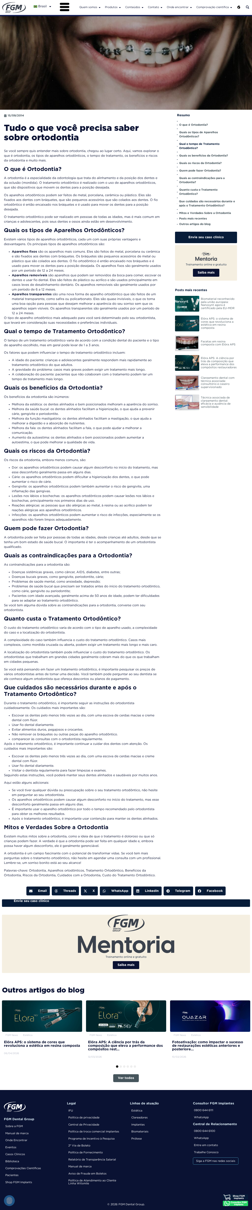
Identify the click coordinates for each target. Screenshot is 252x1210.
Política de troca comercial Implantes (93, 1131)
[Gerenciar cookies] (9, 1200)
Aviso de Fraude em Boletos (87, 1174)
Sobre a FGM (14, 1126)
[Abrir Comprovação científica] (231, 7)
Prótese (136, 1139)
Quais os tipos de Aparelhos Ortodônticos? (198, 134)
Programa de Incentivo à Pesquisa (91, 1139)
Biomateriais (139, 1131)
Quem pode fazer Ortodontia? (200, 171)
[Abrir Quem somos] (99, 7)
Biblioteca (12, 1161)
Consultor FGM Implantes (213, 1103)
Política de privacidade (83, 1117)
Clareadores (139, 1117)
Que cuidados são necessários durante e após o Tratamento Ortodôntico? (207, 203)
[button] (38, 891)
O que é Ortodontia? (193, 125)
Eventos (10, 1147)
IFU (70, 1111)
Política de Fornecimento (85, 1152)
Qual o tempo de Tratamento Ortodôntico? (199, 146)
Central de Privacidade (83, 1125)
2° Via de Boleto (79, 1145)
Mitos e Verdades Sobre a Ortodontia (205, 213)
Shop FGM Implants (18, 1182)
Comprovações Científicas (23, 1168)
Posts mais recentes (193, 218)
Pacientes (12, 1175)
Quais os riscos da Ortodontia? (200, 163)
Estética (136, 1111)
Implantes (138, 1125)
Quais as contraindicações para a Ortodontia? (202, 180)
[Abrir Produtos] (120, 7)
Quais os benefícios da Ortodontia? (203, 156)
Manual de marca (17, 1133)
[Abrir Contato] (161, 7)
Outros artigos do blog (194, 224)
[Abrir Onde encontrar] (191, 7)
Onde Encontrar (16, 1140)
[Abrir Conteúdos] (142, 7)
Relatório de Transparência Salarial (92, 1159)
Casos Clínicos (15, 1154)
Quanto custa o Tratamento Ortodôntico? (198, 192)
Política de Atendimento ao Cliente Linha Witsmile (92, 1182)
